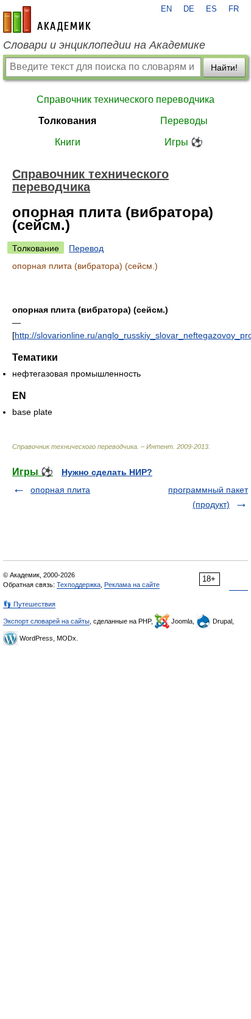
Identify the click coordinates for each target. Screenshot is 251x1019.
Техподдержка (79, 584)
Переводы (184, 121)
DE (188, 9)
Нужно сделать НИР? (107, 472)
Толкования (67, 121)
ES (211, 9)
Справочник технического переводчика (125, 99)
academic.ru (47, 19)
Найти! (224, 67)
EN (166, 9)
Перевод (86, 248)
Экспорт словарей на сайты (46, 621)
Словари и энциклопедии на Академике (104, 45)
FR (233, 9)
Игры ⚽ (183, 142)
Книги (67, 142)
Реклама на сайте (132, 584)
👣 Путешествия (29, 604)
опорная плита (60, 490)
